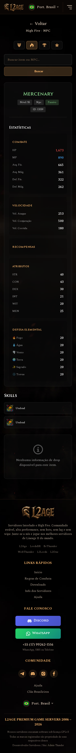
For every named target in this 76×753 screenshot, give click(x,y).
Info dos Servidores (38, 591)
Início (38, 572)
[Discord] (33, 674)
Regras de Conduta (38, 578)
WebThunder (26, 552)
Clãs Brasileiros (38, 692)
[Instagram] (43, 674)
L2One (54, 552)
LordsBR (35, 546)
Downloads (38, 585)
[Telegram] (22, 674)
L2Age (23, 546)
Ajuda (38, 597)
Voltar (41, 23)
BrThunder (50, 546)
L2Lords (42, 552)
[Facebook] (54, 674)
